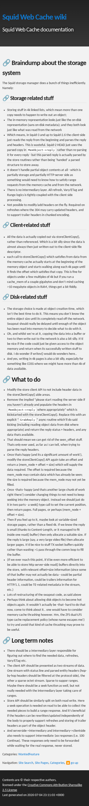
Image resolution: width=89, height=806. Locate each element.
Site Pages (41, 763)
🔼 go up (72, 763)
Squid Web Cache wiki (34, 17)
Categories (57, 763)
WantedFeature (28, 754)
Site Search (26, 763)
